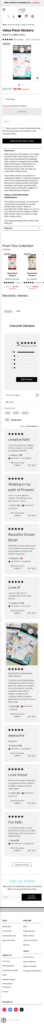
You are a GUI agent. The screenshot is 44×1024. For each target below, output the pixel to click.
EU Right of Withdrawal (32, 971)
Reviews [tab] (8, 311)
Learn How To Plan (30, 940)
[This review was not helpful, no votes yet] (33, 465)
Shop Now (6, 249)
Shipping (5, 106)
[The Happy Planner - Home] (22, 9)
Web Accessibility (30, 966)
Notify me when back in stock (22, 141)
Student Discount (9, 936)
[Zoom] (37, 78)
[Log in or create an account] (13, 16)
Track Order (6, 931)
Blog (25, 926)
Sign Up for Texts (8, 940)
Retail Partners (8, 966)
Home (4, 24)
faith (7, 420)
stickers (25, 413)
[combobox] (30, 426)
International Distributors (7, 985)
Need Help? (6, 926)
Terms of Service (29, 962)
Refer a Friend (28, 936)
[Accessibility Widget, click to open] (3, 1020)
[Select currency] (33, 16)
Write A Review (26, 379)
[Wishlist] (19, 16)
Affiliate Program (8, 979)
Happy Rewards (29, 931)
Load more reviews (22, 865)
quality (16, 413)
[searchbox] (20, 395)
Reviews (26, 945)
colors (8, 413)
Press (4, 975)
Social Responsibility (10, 970)
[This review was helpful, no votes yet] (29, 465)
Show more (16, 420)
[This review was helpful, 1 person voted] (29, 716)
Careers (5, 992)
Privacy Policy (28, 957)
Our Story (6, 961)
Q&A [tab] (18, 311)
